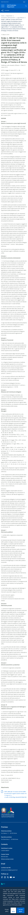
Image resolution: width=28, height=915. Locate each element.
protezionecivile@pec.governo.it (9, 870)
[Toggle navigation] (3, 6)
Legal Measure (20, 18)
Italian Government (4, 2)
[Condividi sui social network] (2, 10)
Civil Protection (11, 6)
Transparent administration (8, 18)
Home (2, 16)
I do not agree (21, 910)
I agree (13, 910)
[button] (26, 6)
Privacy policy (7, 910)
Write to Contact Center (7, 859)
